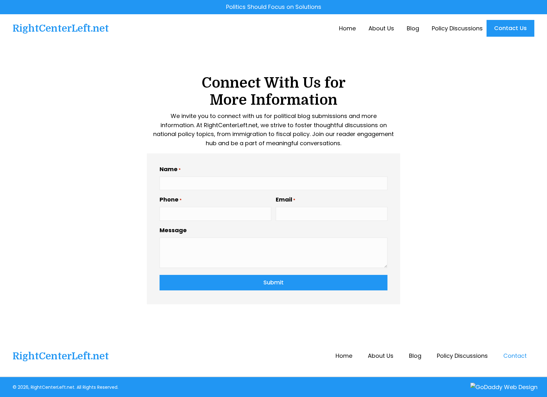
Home (344, 356)
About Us (380, 356)
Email (285, 199)
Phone (171, 199)
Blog (415, 356)
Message (173, 230)
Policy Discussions (462, 356)
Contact (515, 356)
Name (170, 169)
